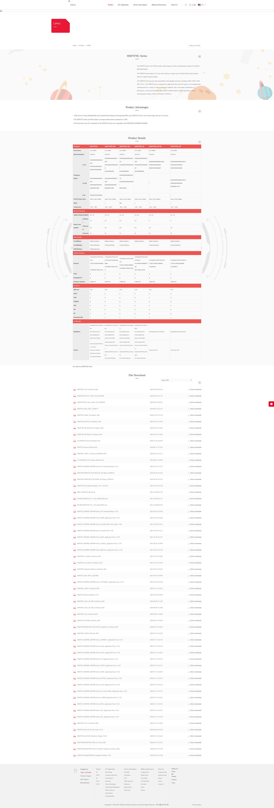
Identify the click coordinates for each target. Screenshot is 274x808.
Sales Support (84, 779)
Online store (127, 790)
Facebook (174, 779)
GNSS (97, 784)
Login (194, 5)
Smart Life (108, 781)
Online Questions (128, 781)
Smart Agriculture (109, 796)
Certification (127, 775)
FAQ (125, 778)
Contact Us (161, 784)
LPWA (89, 45)
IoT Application (123, 5)
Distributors (127, 784)
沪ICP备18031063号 (162, 805)
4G (97, 778)
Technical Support (85, 776)
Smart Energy (108, 772)
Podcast (143, 790)
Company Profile (162, 772)
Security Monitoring (110, 784)
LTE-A (98, 781)
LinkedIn (174, 776)
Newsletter (143, 784)
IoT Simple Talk (145, 781)
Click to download (195, 389)
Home (74, 45)
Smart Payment (109, 778)
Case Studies (144, 778)
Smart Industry (109, 793)
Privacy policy (196, 805)
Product (110, 5)
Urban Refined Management (112, 787)
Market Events (144, 775)
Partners (160, 778)
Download (126, 772)
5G (97, 772)
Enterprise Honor (162, 775)
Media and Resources (159, 5)
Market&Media (84, 783)
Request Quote (128, 787)
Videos (142, 787)
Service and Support (140, 5)
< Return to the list (194, 45)
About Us (174, 5)
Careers (160, 781)
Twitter (173, 783)
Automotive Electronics (111, 775)
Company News (145, 772)
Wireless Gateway (109, 790)
